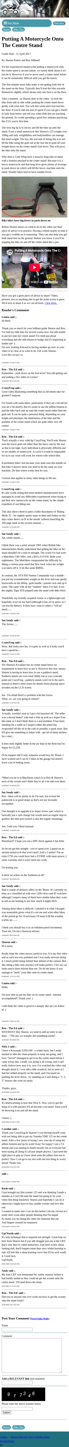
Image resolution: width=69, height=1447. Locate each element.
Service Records (19, 1437)
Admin (3, 1437)
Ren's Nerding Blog (39, 1437)
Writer (11, 1441)
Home (6, 29)
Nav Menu (13, 23)
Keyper (4, 1441)
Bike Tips (18, 29)
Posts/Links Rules (39, 1318)
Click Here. (51, 303)
